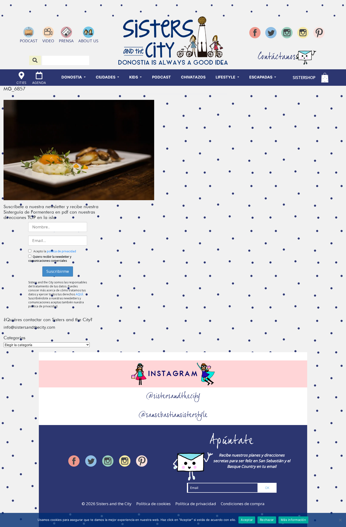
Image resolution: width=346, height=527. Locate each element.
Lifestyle (226, 77)
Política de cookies (153, 503)
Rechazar (267, 520)
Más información (293, 520)
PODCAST (161, 77)
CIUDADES (106, 77)
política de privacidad (61, 251)
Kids (134, 77)
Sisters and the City (114, 503)
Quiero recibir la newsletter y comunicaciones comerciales (49, 259)
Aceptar (247, 520)
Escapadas (261, 77)
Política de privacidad (195, 503)
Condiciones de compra (243, 503)
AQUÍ (79, 294)
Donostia (72, 77)
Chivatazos (193, 77)
